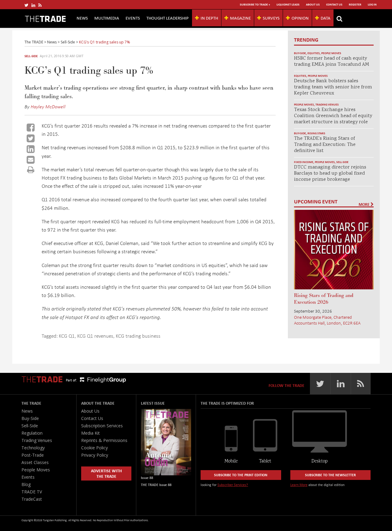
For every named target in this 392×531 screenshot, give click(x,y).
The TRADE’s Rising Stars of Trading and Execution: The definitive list (325, 144)
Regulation (32, 433)
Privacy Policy (94, 455)
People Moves (331, 53)
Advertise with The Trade (106, 473)
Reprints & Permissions (104, 440)
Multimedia (106, 18)
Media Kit (90, 433)
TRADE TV (31, 492)
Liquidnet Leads (288, 4)
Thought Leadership (167, 18)
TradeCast (31, 499)
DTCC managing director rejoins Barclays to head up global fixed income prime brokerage (330, 173)
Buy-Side (300, 53)
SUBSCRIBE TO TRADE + (255, 4)
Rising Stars (316, 133)
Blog (26, 484)
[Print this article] (30, 170)
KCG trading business (138, 335)
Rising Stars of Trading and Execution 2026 (323, 299)
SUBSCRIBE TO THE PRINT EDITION (240, 475)
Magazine (240, 18)
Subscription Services (102, 426)
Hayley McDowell (48, 106)
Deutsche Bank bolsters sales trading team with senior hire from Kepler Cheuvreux (333, 87)
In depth (209, 18)
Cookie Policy (94, 448)
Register (355, 4)
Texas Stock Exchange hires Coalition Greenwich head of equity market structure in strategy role (333, 116)
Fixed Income (303, 162)
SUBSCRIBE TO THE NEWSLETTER (330, 475)
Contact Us (334, 4)
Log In (372, 4)
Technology (33, 448)
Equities (313, 53)
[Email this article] (31, 160)
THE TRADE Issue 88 (156, 484)
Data (325, 18)
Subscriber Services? (232, 484)
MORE (365, 204)
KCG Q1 (67, 335)
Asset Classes (35, 462)
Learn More (298, 484)
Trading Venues (327, 104)
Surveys (271, 18)
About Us (313, 4)
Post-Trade (32, 455)
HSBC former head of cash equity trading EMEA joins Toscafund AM (331, 61)
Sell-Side (31, 56)
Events (133, 18)
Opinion (300, 18)
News (82, 18)
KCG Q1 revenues (95, 335)
